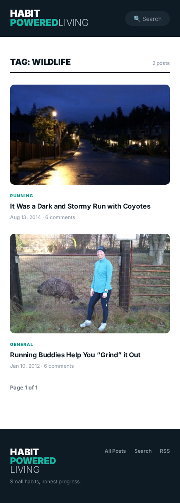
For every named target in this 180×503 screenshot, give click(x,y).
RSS (165, 451)
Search (143, 451)
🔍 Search (148, 18)
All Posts (115, 451)
